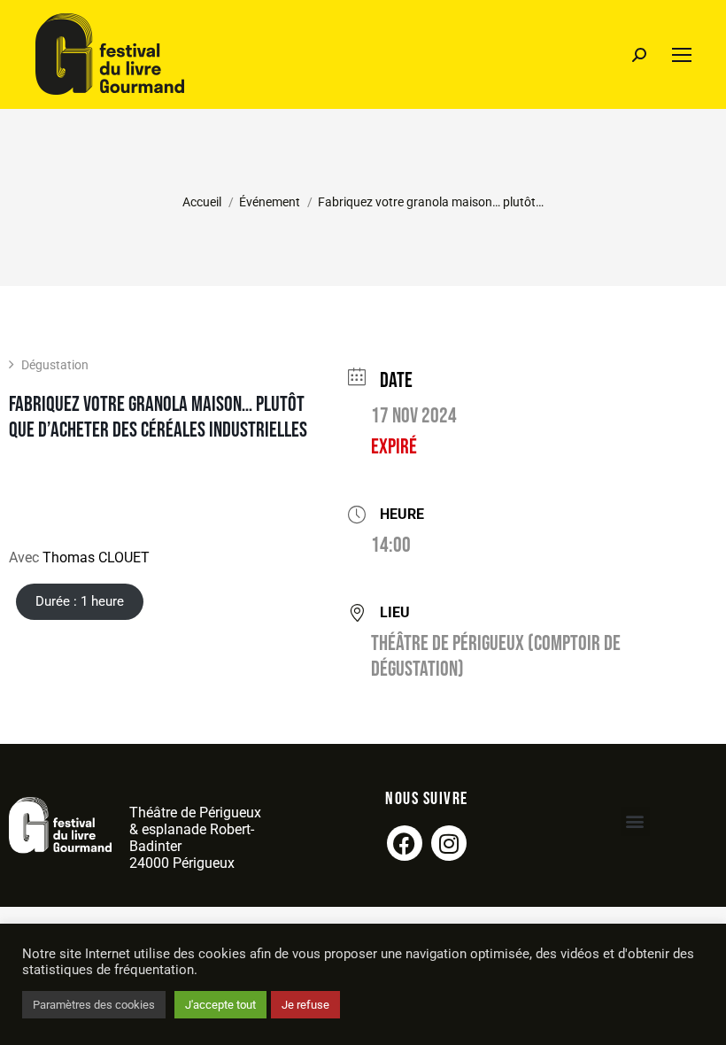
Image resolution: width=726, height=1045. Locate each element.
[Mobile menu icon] (681, 55)
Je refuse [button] (305, 1004)
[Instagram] (449, 843)
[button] (635, 821)
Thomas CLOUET (96, 557)
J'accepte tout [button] (220, 1004)
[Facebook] (404, 843)
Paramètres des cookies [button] (94, 1004)
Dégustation (55, 365)
